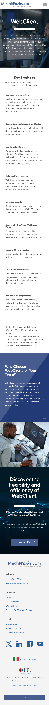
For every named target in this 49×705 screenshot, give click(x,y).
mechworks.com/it (28, 658)
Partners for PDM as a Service (19, 610)
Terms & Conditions (15, 628)
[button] (24, 697)
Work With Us (12, 605)
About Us (10, 597)
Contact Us (24, 542)
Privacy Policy (12, 624)
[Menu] (45, 4)
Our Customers (13, 601)
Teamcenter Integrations (17, 583)
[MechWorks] (16, 4)
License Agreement (15, 632)
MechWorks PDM (13, 579)
